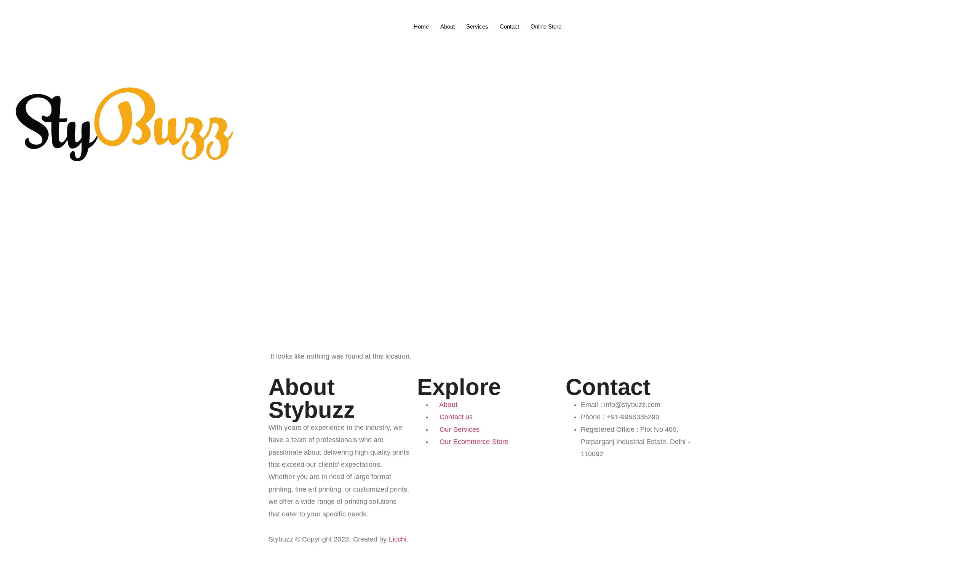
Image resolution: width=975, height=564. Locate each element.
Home (421, 26)
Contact (509, 26)
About (447, 26)
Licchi (398, 539)
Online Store (546, 26)
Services (477, 26)
